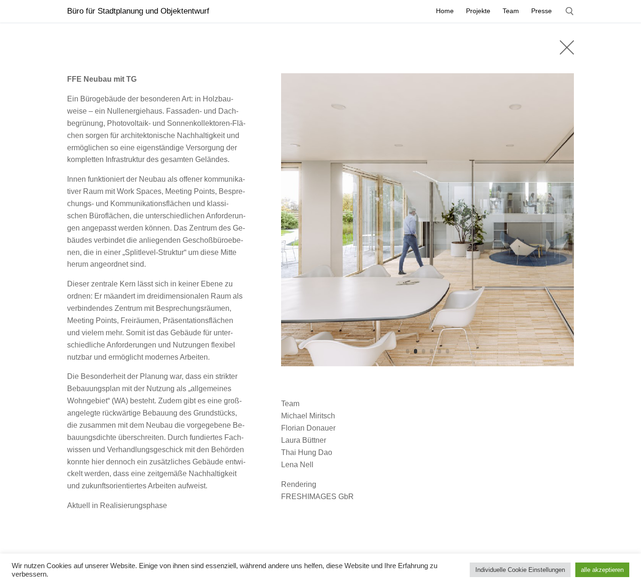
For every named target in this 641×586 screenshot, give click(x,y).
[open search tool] (569, 11)
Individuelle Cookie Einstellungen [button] (520, 569)
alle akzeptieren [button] (602, 569)
